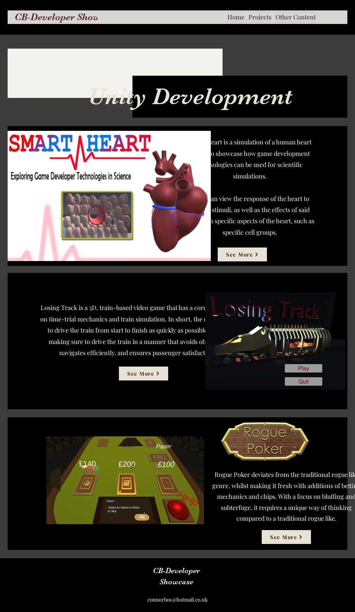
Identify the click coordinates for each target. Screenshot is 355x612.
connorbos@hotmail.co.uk (177, 599)
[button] (260, 17)
